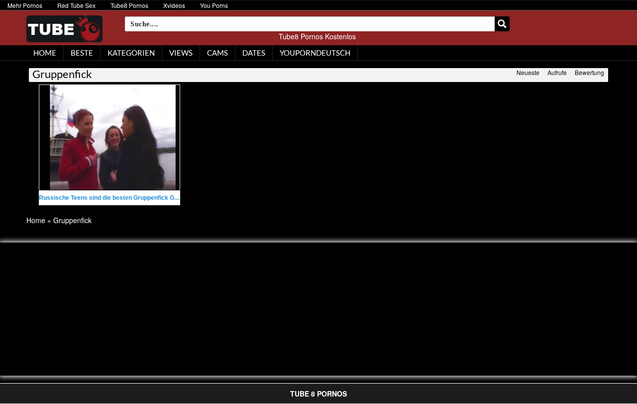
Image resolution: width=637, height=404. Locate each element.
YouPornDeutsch (315, 52)
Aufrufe (557, 72)
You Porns (214, 5)
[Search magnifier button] (502, 23)
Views (181, 52)
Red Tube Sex (76, 5)
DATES (253, 52)
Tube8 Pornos (129, 5)
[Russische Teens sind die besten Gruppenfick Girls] (109, 137)
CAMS (217, 52)
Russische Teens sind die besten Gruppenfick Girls (111, 197)
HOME (44, 52)
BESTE (82, 52)
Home (35, 220)
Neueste (528, 72)
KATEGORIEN (131, 52)
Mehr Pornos (24, 5)
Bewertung (589, 72)
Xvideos (174, 5)
